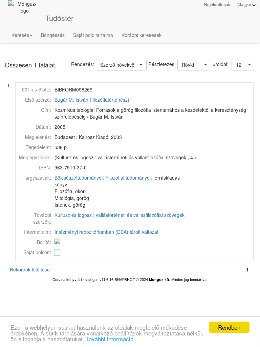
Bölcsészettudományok (79, 177)
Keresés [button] (20, 35)
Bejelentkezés (218, 4)
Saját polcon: (37, 252)
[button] (243, 64)
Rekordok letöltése (30, 269)
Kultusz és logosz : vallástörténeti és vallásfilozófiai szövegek (120, 214)
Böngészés (53, 35)
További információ (109, 338)
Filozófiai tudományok (128, 177)
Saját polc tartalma (93, 35)
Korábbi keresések (141, 35)
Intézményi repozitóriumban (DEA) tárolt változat (106, 231)
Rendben (229, 327)
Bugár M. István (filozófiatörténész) (92, 99)
